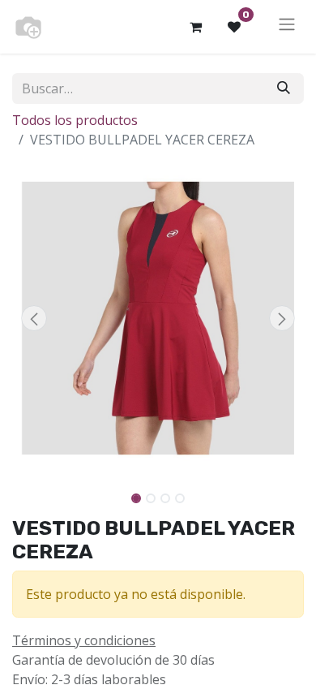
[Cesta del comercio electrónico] (195, 27)
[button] (34, 318)
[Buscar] (283, 88)
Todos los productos (75, 120)
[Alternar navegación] (287, 26)
